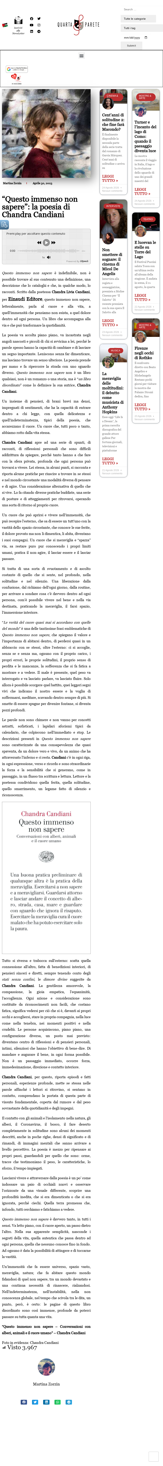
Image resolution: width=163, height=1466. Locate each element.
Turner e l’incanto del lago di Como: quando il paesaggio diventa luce (145, 136)
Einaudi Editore (25, 299)
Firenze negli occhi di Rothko (144, 353)
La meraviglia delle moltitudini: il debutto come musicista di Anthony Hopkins (113, 392)
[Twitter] (39, 19)
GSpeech (84, 261)
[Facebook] (31, 19)
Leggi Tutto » (110, 178)
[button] (81, 55)
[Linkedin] (31, 31)
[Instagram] (39, 25)
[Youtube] (31, 25)
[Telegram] (39, 31)
